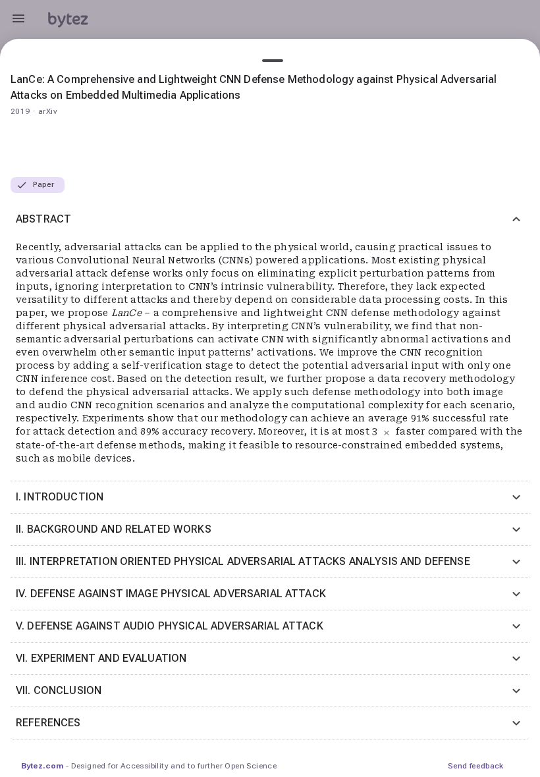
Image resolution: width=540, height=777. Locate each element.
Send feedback (475, 765)
